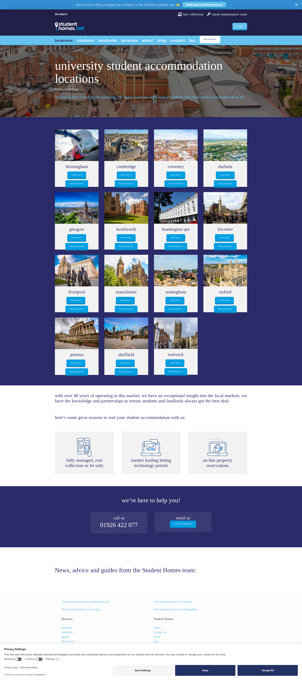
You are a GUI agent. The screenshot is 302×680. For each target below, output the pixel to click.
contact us (160, 632)
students (66, 627)
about (157, 627)
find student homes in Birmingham (175, 609)
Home (59, 89)
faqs (156, 641)
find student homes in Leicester (173, 601)
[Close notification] (296, 5)
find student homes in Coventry (81, 609)
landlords (67, 632)
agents (65, 636)
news (157, 636)
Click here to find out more (204, 4)
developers (61, 14)
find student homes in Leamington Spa (85, 601)
